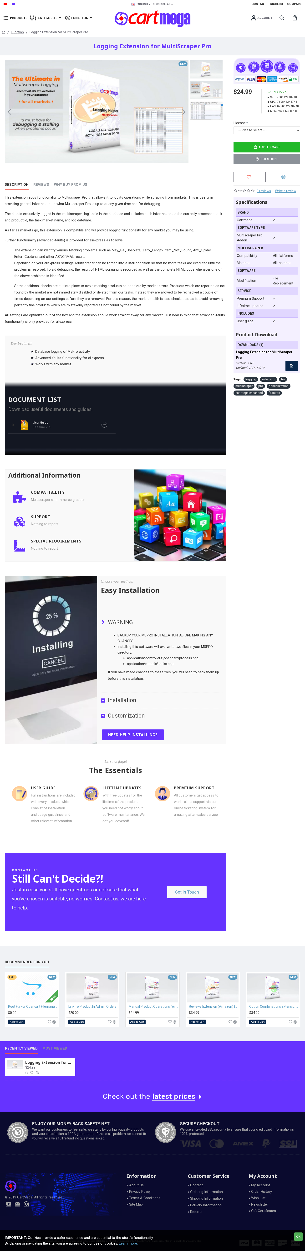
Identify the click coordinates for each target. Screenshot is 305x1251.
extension (268, 379)
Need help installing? (133, 735)
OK (298, 1236)
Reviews (41, 184)
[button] (9, 112)
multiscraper (244, 386)
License (240, 123)
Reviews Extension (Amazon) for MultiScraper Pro (214, 1006)
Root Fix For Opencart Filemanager (33, 1006)
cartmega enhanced (249, 393)
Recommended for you (27, 962)
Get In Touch (187, 891)
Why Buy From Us (70, 184)
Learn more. (128, 1243)
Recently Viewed (21, 1048)
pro (260, 386)
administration (279, 386)
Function (17, 32)
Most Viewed (54, 1048)
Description (17, 184)
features (274, 393)
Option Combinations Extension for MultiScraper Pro (274, 1006)
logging (250, 379)
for (283, 379)
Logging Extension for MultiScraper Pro (49, 1062)
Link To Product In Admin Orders (92, 1006)
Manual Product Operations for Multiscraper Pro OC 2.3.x (153, 1006)
